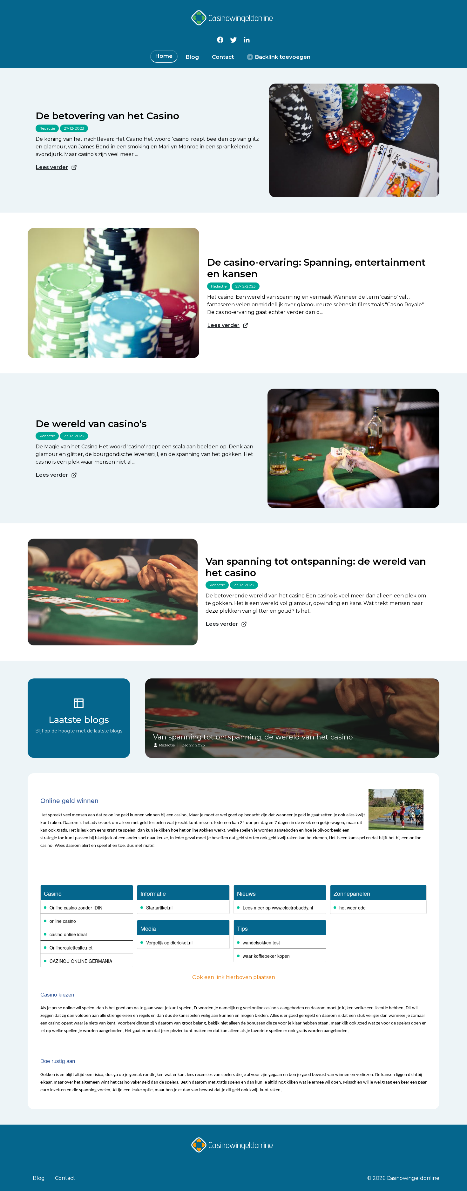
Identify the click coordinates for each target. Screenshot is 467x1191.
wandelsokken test (261, 942)
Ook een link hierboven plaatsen (233, 977)
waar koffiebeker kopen (266, 956)
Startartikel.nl (159, 907)
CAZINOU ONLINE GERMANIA (81, 961)
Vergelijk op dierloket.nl (169, 942)
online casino (63, 921)
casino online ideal (68, 934)
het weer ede (352, 907)
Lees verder (52, 167)
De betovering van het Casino (107, 116)
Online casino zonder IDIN (76, 907)
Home (164, 56)
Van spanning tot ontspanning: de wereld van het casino (316, 567)
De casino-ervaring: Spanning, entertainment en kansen (316, 268)
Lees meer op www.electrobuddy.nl (278, 907)
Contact (223, 57)
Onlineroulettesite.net (71, 947)
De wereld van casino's (91, 424)
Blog (192, 57)
